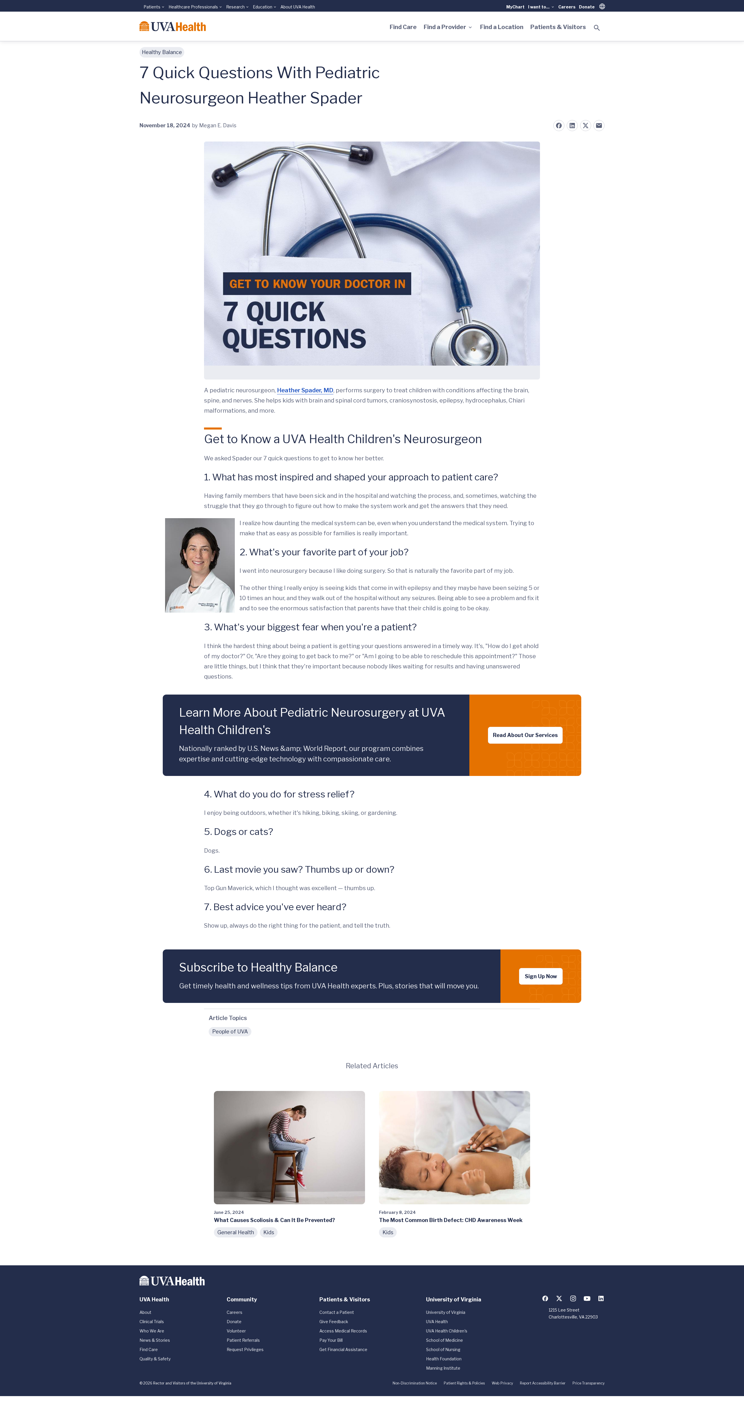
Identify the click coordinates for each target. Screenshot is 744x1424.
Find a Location (501, 27)
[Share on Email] (598, 125)
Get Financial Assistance (343, 1349)
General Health (235, 1232)
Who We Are (152, 1330)
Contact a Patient (336, 1312)
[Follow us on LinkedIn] (601, 1298)
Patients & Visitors (558, 27)
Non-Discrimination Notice (415, 1383)
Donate (587, 6)
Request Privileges (245, 1349)
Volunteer (236, 1330)
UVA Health (437, 1321)
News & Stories (155, 1340)
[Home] (173, 26)
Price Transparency (588, 1383)
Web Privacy (502, 1383)
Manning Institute (443, 1368)
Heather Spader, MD (305, 390)
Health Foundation (444, 1358)
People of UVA (230, 1031)
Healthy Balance (162, 52)
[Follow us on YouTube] (587, 1298)
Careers (566, 6)
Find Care (403, 27)
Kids (268, 1232)
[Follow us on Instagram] (573, 1298)
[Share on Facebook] (558, 125)
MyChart (515, 6)
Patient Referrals (243, 1340)
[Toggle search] (597, 28)
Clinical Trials (152, 1321)
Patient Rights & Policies (464, 1383)
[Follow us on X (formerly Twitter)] (559, 1298)
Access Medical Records (343, 1330)
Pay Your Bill (331, 1340)
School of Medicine (444, 1340)
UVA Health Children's (446, 1330)
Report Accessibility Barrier (543, 1383)
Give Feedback (333, 1321)
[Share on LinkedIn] (572, 125)
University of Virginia (445, 1312)
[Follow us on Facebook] (545, 1298)
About (145, 1312)
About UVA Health (297, 6)
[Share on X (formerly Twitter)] (585, 125)
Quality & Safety (155, 1358)
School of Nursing (443, 1349)
